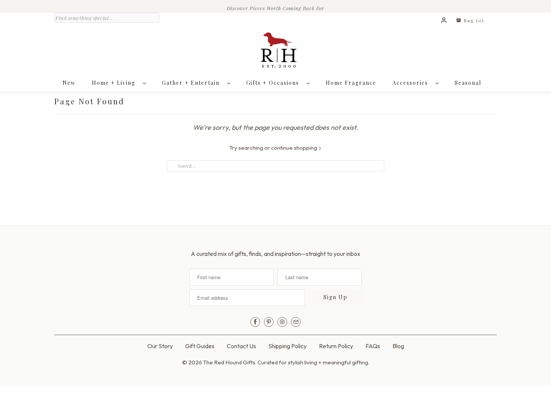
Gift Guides (199, 346)
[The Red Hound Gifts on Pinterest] (269, 322)
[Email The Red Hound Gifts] (296, 322)
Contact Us (241, 346)
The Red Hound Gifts (229, 362)
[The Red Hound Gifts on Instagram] (282, 322)
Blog (398, 346)
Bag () (473, 20)
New (69, 82)
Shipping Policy (287, 346)
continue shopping (294, 147)
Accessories (412, 82)
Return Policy (336, 346)
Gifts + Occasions (274, 82)
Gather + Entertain (192, 82)
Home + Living (115, 82)
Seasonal (468, 82)
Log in (444, 20)
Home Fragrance (351, 82)
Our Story (160, 346)
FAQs (372, 346)
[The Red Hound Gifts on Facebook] (255, 322)
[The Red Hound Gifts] (275, 52)
